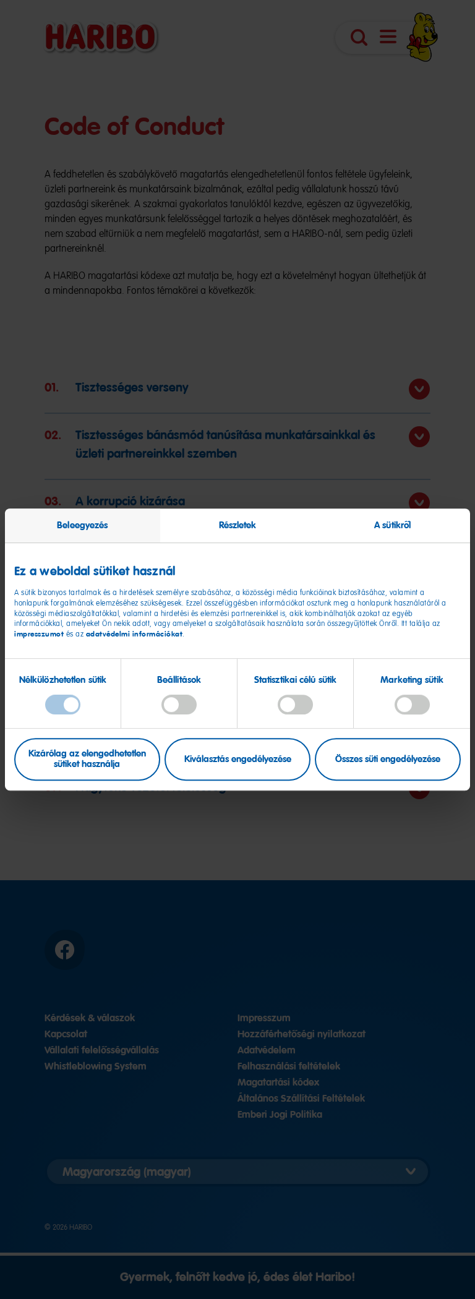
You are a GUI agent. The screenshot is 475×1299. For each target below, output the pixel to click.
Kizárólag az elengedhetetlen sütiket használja (87, 758)
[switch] (179, 704)
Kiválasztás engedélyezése (237, 759)
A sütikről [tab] (392, 525)
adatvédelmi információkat (134, 634)
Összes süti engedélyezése (387, 759)
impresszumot (40, 634)
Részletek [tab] (238, 525)
